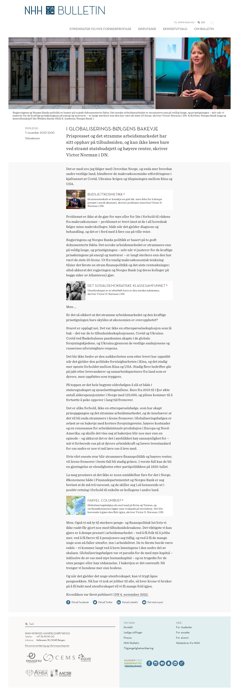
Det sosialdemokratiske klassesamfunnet (126, 285)
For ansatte (182, 632)
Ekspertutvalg (175, 29)
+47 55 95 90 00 (45, 636)
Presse (128, 637)
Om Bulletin (204, 29)
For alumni (182, 637)
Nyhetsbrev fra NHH (188, 643)
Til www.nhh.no (184, 22)
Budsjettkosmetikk (105, 194)
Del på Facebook (80, 602)
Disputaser (147, 29)
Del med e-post (155, 602)
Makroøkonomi (32, 138)
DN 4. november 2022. (131, 594)
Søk (110, 623)
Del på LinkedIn (130, 602)
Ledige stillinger (133, 632)
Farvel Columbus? (104, 500)
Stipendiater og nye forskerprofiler (100, 29)
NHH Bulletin (131, 643)
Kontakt (128, 627)
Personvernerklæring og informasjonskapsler (47, 645)
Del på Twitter (105, 602)
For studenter (184, 627)
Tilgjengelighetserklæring (138, 648)
